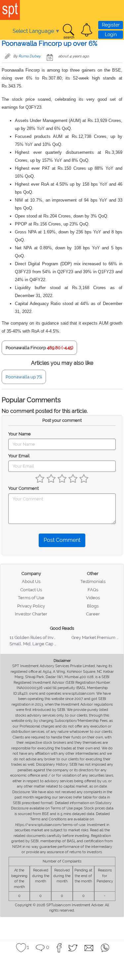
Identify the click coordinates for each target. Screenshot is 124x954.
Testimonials (92, 581)
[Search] (68, 31)
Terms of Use (31, 597)
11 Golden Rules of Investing (38, 637)
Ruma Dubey (30, 56)
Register (111, 25)
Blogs (93, 606)
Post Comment (62, 540)
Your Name (19, 433)
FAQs (93, 589)
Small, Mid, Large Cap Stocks (38, 643)
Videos (93, 597)
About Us (31, 581)
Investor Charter (31, 613)
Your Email (19, 455)
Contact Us (31, 589)
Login (111, 34)
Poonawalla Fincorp (26, 347)
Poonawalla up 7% (24, 376)
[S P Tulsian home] (10, 10)
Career (93, 613)
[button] (86, 29)
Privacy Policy (31, 606)
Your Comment (23, 488)
